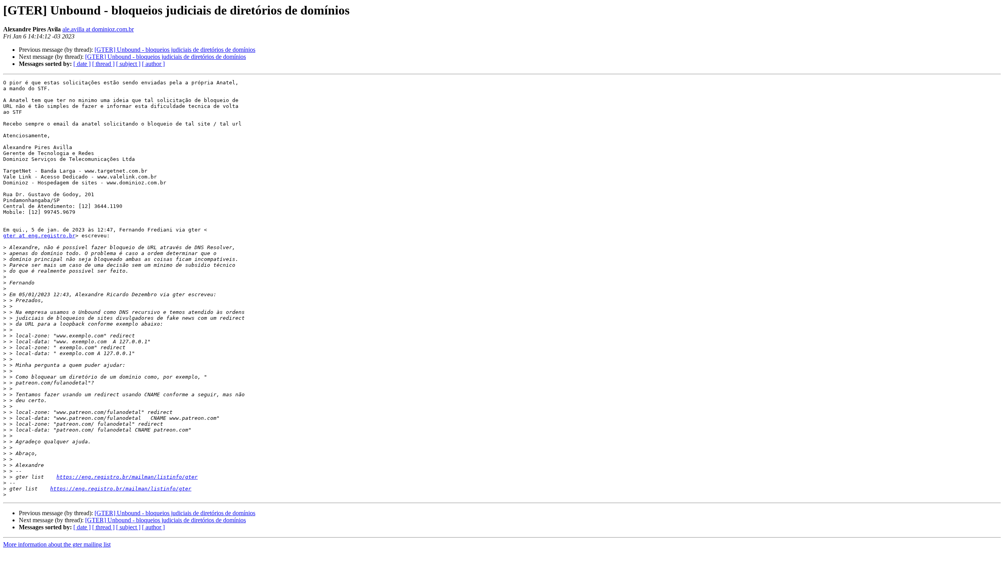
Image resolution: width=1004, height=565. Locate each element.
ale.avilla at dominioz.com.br (98, 29)
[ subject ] (128, 63)
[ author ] (153, 63)
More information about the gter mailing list (57, 544)
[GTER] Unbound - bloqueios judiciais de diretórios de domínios (175, 49)
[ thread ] (103, 63)
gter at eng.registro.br (39, 236)
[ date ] (82, 63)
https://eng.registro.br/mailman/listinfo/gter (127, 477)
